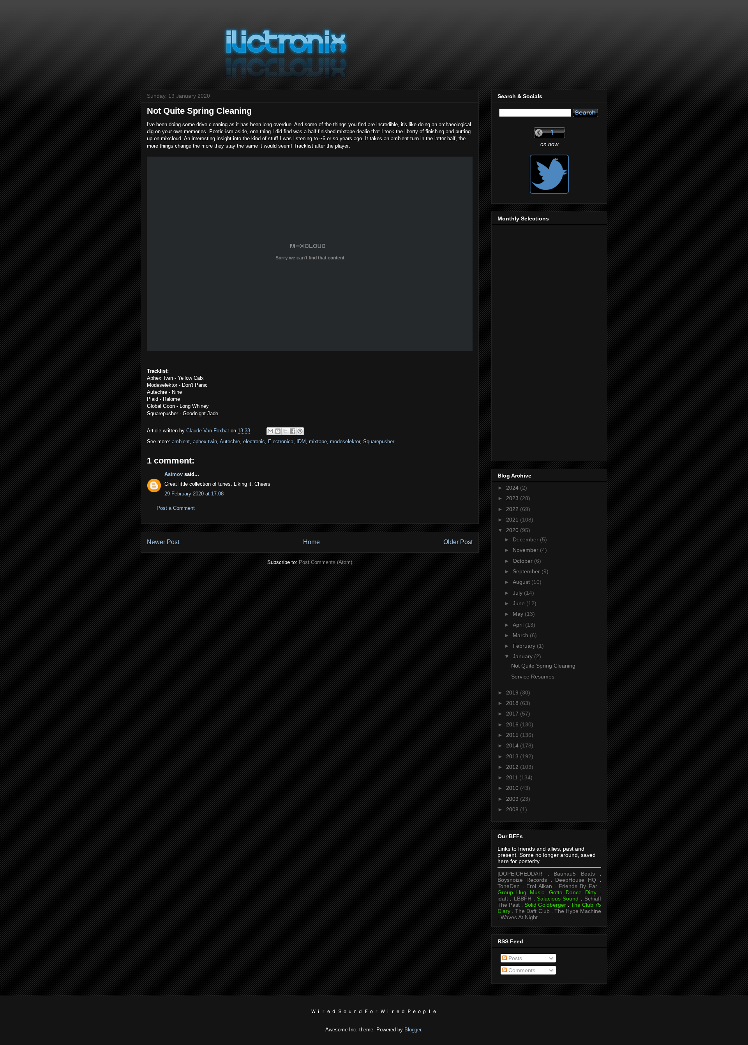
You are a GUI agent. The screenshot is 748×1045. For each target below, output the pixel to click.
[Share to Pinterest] (300, 431)
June (519, 603)
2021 (513, 519)
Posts (514, 958)
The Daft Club (532, 911)
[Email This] (270, 431)
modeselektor (345, 441)
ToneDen (508, 886)
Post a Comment (176, 508)
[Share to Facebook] (292, 431)
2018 (513, 703)
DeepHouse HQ (575, 880)
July (518, 593)
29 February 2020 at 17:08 (194, 494)
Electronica (280, 441)
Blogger (412, 1030)
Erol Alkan (539, 886)
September (527, 571)
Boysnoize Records (522, 880)
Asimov (173, 474)
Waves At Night (519, 917)
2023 (513, 498)
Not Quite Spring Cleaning (543, 666)
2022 (513, 509)
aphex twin (205, 441)
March (521, 635)
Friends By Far (578, 886)
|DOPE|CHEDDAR (519, 874)
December (526, 539)
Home (311, 542)
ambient (181, 441)
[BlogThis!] (278, 431)
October (523, 561)
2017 (513, 713)
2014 (513, 745)
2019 (513, 692)
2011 (512, 777)
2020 (513, 530)
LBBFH (522, 898)
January (523, 656)
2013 (513, 756)
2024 (513, 488)
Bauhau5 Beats (574, 874)
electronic (254, 441)
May (519, 614)
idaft (502, 898)
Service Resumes (532, 676)
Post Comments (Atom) (325, 562)
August (522, 582)
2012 (513, 767)
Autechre (230, 441)
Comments (521, 970)
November (526, 550)
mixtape (318, 441)
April (519, 625)
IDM (301, 441)
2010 (513, 788)
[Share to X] (285, 431)
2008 (513, 809)
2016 (513, 724)
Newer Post (163, 542)
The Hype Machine (577, 911)
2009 (513, 799)
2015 (513, 735)
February (525, 646)
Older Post (458, 542)
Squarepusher (378, 441)
